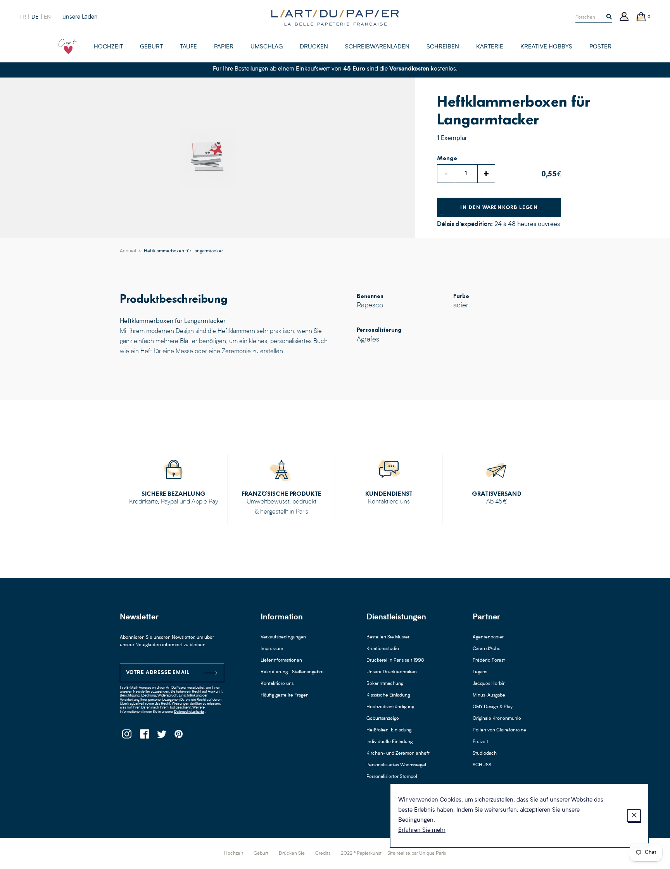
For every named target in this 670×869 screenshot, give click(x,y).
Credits (322, 853)
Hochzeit (233, 853)
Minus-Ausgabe (489, 695)
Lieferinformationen (281, 660)
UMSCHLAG (266, 47)
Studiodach (485, 753)
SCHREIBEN (443, 47)
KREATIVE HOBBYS (546, 47)
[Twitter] (161, 736)
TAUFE (188, 47)
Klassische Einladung (388, 695)
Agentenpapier (488, 637)
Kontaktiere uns (389, 502)
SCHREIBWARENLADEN (377, 47)
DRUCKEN (314, 47)
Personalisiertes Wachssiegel (396, 765)
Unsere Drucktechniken (391, 672)
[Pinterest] (179, 736)
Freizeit (480, 742)
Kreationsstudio (382, 649)
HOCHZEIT (108, 47)
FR (22, 17)
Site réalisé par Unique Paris (416, 853)
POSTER (600, 47)
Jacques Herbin (489, 683)
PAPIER (223, 47)
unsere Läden (80, 17)
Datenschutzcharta (189, 712)
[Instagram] (126, 736)
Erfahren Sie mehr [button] (422, 830)
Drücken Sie (292, 853)
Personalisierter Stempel (391, 776)
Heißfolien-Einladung (388, 730)
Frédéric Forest (489, 660)
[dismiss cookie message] (634, 815)
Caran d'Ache (487, 649)
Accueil (128, 251)
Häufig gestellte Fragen (285, 695)
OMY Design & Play (493, 707)
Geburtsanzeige (382, 718)
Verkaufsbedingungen (283, 637)
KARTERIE (489, 47)
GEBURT (151, 47)
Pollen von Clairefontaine (499, 730)
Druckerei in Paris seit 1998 (395, 660)
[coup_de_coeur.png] (68, 46)
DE (34, 17)
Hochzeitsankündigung (390, 707)
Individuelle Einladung (389, 742)
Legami (480, 672)
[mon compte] (624, 17)
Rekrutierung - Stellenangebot (292, 672)
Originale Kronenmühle (497, 718)
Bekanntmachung (384, 683)
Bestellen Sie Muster (387, 637)
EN (47, 17)
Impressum (272, 649)
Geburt (261, 853)
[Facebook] (144, 736)
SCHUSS (482, 765)
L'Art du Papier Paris (335, 17)
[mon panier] (641, 17)
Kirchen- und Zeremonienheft (398, 753)
